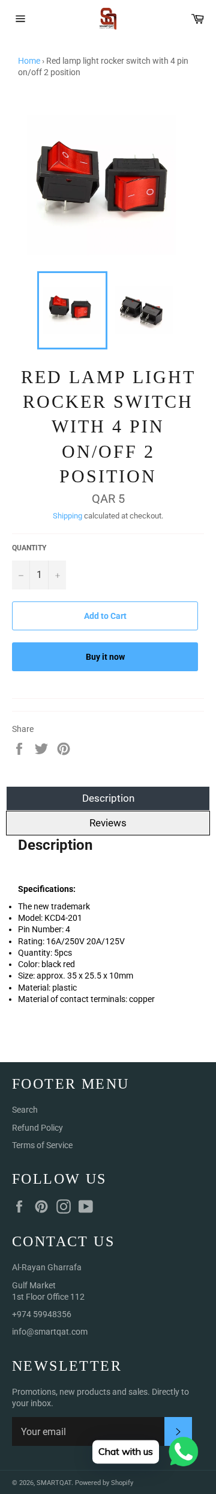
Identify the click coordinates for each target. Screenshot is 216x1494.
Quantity (29, 548)
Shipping (67, 515)
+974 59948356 (41, 1314)
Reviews (108, 823)
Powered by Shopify (104, 1483)
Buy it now (105, 657)
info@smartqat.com (50, 1331)
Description (108, 798)
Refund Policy (37, 1128)
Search (25, 1109)
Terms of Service (42, 1145)
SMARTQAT (54, 1483)
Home (29, 61)
